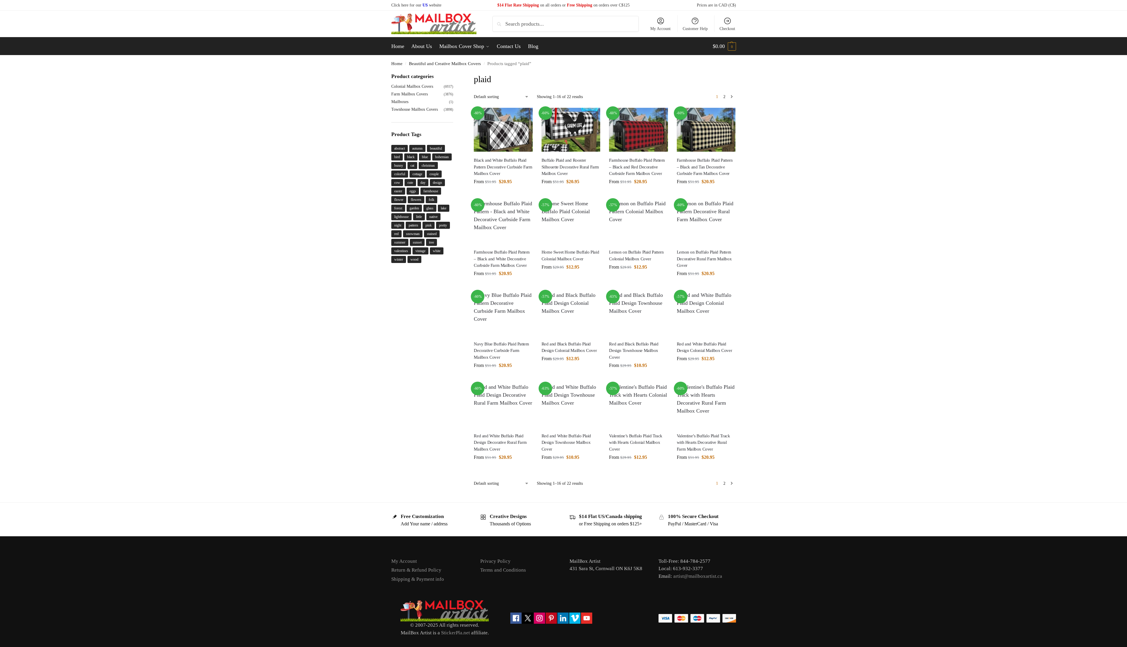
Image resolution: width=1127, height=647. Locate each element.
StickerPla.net (455, 633)
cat (412, 165)
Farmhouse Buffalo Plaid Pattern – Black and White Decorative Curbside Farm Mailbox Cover (502, 259)
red (396, 234)
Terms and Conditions (503, 570)
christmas (428, 165)
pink (428, 225)
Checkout (727, 29)
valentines (401, 251)
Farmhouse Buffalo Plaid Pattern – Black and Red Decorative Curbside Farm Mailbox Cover (637, 167)
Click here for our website (416, 5)
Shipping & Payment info (417, 579)
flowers (416, 200)
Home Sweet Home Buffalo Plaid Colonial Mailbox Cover (570, 255)
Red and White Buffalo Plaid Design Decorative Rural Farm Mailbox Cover (500, 442)
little (419, 217)
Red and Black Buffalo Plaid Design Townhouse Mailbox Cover (633, 351)
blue (425, 157)
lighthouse (401, 217)
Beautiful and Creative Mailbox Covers (445, 63)
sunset (417, 242)
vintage (420, 251)
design (437, 183)
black (411, 157)
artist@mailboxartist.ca (697, 576)
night (397, 225)
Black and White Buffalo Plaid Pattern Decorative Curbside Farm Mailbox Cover (503, 167)
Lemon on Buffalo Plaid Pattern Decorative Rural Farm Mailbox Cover (704, 259)
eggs (413, 191)
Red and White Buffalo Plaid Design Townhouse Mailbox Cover (566, 442)
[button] (724, 46)
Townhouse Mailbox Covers (414, 109)
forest (398, 208)
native (433, 217)
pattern (413, 225)
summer (399, 242)
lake (443, 208)
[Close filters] (455, 76)
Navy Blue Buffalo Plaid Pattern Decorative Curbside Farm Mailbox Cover (501, 351)
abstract (399, 148)
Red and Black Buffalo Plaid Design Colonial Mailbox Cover (569, 347)
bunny (398, 165)
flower (398, 200)
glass (429, 208)
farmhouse (430, 191)
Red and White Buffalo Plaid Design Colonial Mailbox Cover (704, 347)
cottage (417, 174)
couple (434, 174)
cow (397, 183)
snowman (413, 234)
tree (431, 242)
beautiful (436, 148)
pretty (443, 225)
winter (398, 259)
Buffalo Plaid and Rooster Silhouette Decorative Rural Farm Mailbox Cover (570, 167)
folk (431, 200)
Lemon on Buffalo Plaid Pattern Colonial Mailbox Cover (636, 255)
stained (432, 234)
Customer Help (695, 29)
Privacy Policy (495, 561)
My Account (660, 29)
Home (396, 63)
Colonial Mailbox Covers (412, 86)
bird (397, 157)
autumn (417, 148)
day (422, 183)
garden (414, 208)
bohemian (442, 157)
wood (414, 259)
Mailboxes (399, 102)
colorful (399, 174)
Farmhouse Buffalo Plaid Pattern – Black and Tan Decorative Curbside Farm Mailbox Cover (705, 167)
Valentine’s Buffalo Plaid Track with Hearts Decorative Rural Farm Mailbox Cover (703, 442)
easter (398, 191)
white (436, 251)
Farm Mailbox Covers (409, 94)
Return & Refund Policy (416, 570)
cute (410, 183)
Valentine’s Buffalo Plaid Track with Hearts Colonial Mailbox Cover (635, 442)
